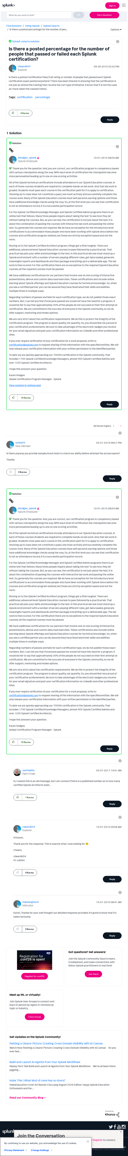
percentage (42, 97)
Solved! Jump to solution (25, 41)
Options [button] (114, 29)
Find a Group (34, 1016)
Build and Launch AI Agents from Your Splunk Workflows (45, 1062)
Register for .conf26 (34, 976)
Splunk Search (51, 25)
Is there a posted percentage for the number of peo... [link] (38, 29)
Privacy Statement (14, 1150)
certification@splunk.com (23, 344)
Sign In (112, 5)
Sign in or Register (92, 1139)
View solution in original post (25, 385)
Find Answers (14, 25)
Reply (110, 119)
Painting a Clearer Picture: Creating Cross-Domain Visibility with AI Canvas (56, 1043)
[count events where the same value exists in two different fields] (114, 426)
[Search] (78, 15)
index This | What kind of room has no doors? (37, 1080)
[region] (46, 1146)
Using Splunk (32, 25)
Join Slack (93, 974)
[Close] (87, 1141)
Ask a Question (104, 15)
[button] (117, 42)
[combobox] (45, 15)
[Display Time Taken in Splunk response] (120, 426)
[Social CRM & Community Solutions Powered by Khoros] (112, 1113)
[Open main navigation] (124, 5)
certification (24, 97)
